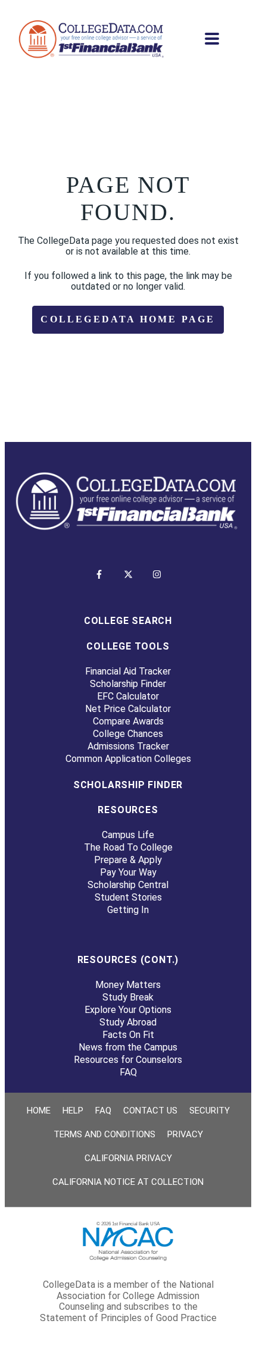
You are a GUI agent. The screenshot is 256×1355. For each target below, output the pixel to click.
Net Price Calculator (128, 708)
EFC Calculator (128, 696)
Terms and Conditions (104, 1134)
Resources (128, 809)
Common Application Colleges (128, 758)
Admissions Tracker (128, 746)
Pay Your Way (128, 872)
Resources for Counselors (128, 1059)
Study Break (128, 997)
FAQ (128, 1072)
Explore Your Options (128, 1009)
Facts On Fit (128, 1034)
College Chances (128, 733)
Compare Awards (128, 721)
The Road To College (128, 847)
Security (209, 1110)
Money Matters (128, 984)
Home (39, 1110)
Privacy (185, 1134)
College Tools (127, 646)
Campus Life (128, 834)
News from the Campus (128, 1047)
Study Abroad (128, 1022)
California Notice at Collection (128, 1182)
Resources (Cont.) (128, 959)
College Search (128, 620)
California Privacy (128, 1158)
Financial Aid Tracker (128, 671)
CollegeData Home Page (127, 319)
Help (73, 1110)
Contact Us (150, 1110)
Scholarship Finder (128, 683)
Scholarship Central (128, 884)
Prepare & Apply (128, 859)
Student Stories (128, 897)
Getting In (128, 909)
